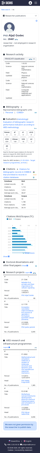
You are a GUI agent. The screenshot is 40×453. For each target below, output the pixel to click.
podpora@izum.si (28, 444)
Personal (9, 112)
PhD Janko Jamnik (28, 327)
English (28, 441)
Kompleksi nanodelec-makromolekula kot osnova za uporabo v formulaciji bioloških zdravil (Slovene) (27, 313)
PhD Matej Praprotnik (25, 381)
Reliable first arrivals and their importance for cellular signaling (28, 285)
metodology (22, 119)
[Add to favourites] (36, 21)
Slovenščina (15, 441)
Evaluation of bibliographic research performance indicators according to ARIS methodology (18, 125)
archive (24, 163)
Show (24, 266)
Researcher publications (15, 16)
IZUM (11, 448)
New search (5, 10)
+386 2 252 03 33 (13, 444)
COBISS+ (20, 112)
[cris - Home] (7, 3)
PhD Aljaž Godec (27, 295)
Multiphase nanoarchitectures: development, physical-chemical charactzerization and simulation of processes (28, 399)
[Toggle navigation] (36, 2)
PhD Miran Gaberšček (25, 413)
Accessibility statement (23, 450)
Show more (29, 253)
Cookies (11, 450)
